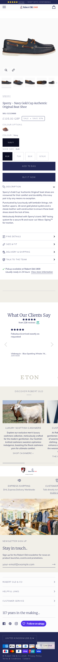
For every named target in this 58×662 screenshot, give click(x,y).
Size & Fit (11, 244)
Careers (26, 659)
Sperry (7, 96)
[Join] (51, 564)
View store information (42, 272)
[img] (29, 319)
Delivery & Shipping (18, 252)
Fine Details (13, 236)
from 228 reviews (27, 322)
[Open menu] (7, 7)
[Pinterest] (10, 623)
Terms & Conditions (12, 659)
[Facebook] (4, 623)
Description (13, 186)
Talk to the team (16, 259)
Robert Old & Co (13, 656)
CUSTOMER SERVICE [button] (13, 601)
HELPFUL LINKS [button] (11, 591)
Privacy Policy (35, 656)
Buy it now (29, 177)
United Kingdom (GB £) (18, 638)
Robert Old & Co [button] (12, 582)
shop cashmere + (23, 453)
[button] (6, 344)
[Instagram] (16, 623)
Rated (21, 2)
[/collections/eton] (19, 377)
